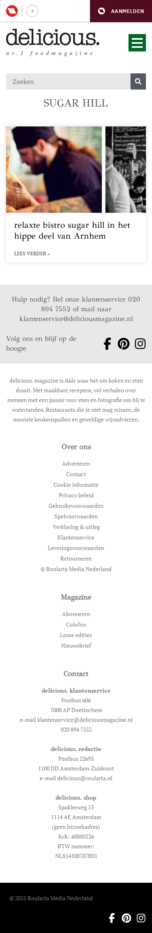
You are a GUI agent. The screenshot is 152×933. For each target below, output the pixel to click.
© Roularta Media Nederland (76, 569)
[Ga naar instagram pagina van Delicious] (137, 344)
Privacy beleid (76, 495)
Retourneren (76, 558)
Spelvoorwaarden (76, 516)
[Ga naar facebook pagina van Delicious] (104, 344)
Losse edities (76, 635)
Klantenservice (76, 537)
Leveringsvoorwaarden (76, 548)
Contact (76, 474)
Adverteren (76, 463)
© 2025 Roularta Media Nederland (51, 898)
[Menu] (137, 42)
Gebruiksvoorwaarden (76, 505)
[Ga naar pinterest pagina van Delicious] (121, 344)
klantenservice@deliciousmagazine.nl (76, 319)
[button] (121, 11)
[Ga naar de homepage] (53, 37)
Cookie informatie (76, 484)
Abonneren (76, 614)
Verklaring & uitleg (76, 527)
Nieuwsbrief (76, 645)
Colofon (76, 624)
